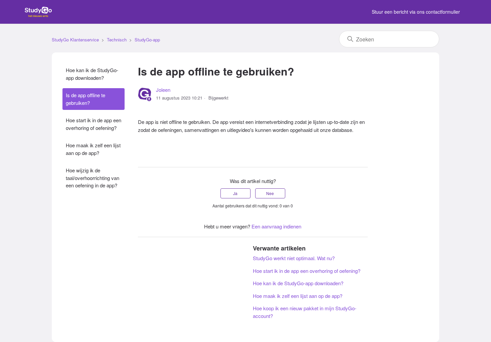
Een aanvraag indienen (276, 226)
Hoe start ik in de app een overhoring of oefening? (93, 124)
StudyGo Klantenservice (75, 39)
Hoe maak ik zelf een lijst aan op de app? (93, 149)
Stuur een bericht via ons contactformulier (416, 11)
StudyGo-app (147, 39)
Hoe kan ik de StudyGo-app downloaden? (92, 73)
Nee (270, 193)
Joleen (163, 89)
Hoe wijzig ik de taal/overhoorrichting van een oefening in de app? (92, 178)
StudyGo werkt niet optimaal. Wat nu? (294, 258)
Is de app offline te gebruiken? (85, 99)
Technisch (117, 39)
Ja (235, 193)
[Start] (38, 14)
